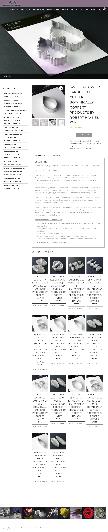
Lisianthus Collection (13, 148)
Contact (24, 9)
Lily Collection (10, 144)
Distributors (38, 9)
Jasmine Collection (12, 141)
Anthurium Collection (13, 93)
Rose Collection (10, 161)
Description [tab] (40, 155)
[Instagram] (104, 527)
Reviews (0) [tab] (57, 155)
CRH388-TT (86, 149)
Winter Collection (11, 188)
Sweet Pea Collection (13, 178)
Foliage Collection (12, 124)
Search (65, 9)
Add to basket (84, 135)
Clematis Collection (12, 107)
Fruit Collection (11, 127)
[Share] (100, 10)
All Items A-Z (84, 141)
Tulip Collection (11, 185)
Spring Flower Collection (14, 168)
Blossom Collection (12, 100)
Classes (13, 9)
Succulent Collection (13, 175)
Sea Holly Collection (12, 165)
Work (93, 9)
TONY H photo (45, 527)
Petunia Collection (12, 158)
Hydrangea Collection (13, 134)
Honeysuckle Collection (14, 131)
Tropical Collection (12, 182)
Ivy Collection (10, 137)
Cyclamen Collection (12, 113)
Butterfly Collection (13, 103)
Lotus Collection (11, 151)
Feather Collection (12, 120)
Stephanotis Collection (14, 171)
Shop (73, 9)
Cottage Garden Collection (15, 110)
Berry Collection (11, 96)
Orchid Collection (11, 154)
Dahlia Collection (11, 117)
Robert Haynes (53, 9)
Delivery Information (9, 529)
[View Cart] (104, 10)
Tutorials (84, 9)
